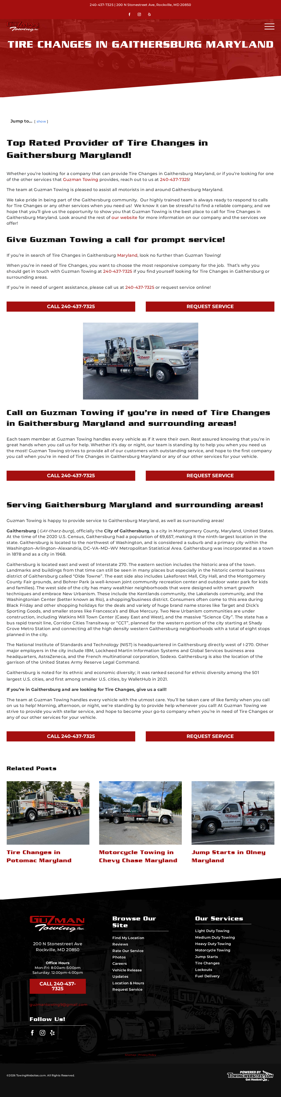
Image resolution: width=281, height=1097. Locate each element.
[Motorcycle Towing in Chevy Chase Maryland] (48, 813)
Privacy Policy (147, 1054)
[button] (10, 823)
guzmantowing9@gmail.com (58, 1004)
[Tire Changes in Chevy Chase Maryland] (233, 813)
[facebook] (32, 1033)
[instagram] (42, 1033)
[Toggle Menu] (269, 26)
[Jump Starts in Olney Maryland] (140, 813)
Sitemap (130, 1054)
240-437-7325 (101, 5)
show (41, 121)
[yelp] (52, 1033)
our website (124, 217)
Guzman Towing (80, 179)
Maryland (127, 255)
